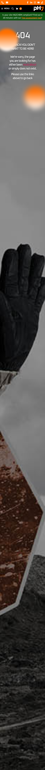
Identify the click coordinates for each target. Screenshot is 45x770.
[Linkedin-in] (31, 2)
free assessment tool (32, 18)
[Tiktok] (42, 2)
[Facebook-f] (27, 2)
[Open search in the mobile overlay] (12, 8)
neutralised (29, 64)
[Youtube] (38, 2)
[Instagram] (34, 2)
